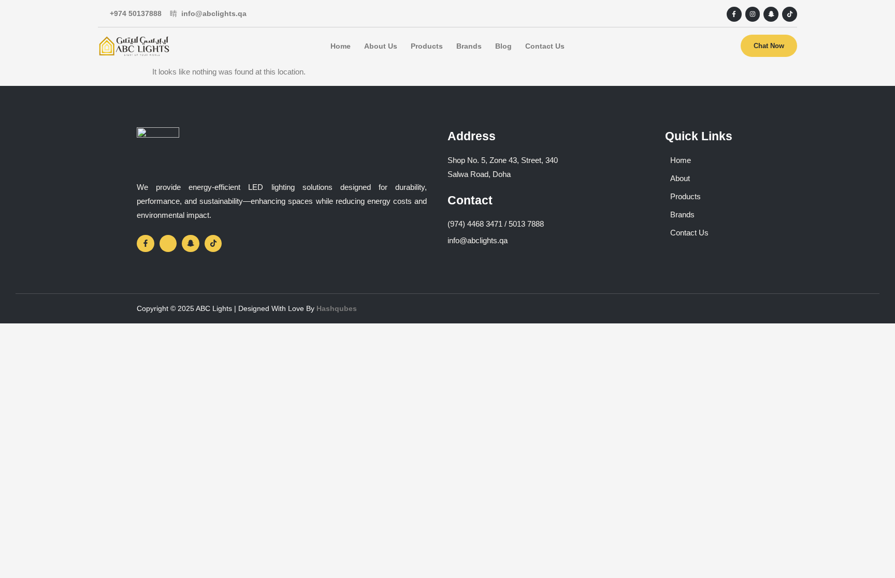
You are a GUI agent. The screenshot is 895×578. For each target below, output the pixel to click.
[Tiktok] (789, 14)
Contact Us (545, 46)
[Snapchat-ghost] (770, 14)
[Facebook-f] (734, 14)
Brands (469, 46)
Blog (503, 46)
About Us (380, 46)
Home (340, 46)
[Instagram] (752, 14)
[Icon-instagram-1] (168, 244)
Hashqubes (336, 308)
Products (427, 46)
